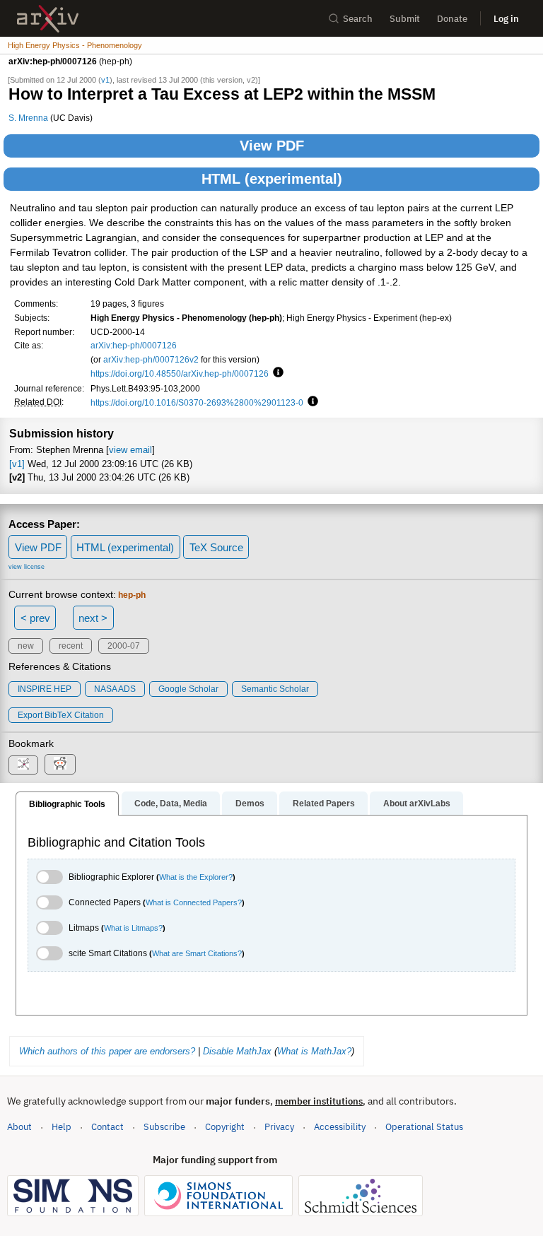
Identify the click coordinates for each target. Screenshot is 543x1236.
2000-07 (123, 646)
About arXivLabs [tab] (416, 803)
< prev (35, 618)
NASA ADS (115, 689)
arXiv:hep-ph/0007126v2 (151, 359)
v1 (105, 80)
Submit (405, 19)
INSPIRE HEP (44, 689)
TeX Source (216, 547)
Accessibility (340, 1127)
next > (92, 618)
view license (26, 566)
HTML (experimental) (272, 179)
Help (61, 1127)
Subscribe (164, 1127)
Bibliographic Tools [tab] (67, 804)
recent (71, 646)
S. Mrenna (28, 117)
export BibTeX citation (61, 715)
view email (130, 450)
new (26, 646)
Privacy (279, 1127)
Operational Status (424, 1126)
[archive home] (47, 19)
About (19, 1127)
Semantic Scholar (275, 689)
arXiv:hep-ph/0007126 (133, 345)
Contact (107, 1127)
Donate (452, 19)
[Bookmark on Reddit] (60, 764)
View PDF (272, 145)
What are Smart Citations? (197, 953)
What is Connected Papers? (194, 902)
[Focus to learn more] (276, 373)
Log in (506, 19)
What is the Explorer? (196, 877)
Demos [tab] (249, 803)
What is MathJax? (314, 1051)
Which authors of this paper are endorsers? (107, 1051)
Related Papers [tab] (324, 803)
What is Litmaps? (133, 928)
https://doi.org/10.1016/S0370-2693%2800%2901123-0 (196, 402)
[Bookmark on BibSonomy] (23, 765)
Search (358, 19)
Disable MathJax (237, 1051)
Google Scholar (188, 689)
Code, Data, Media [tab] (170, 803)
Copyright (225, 1127)
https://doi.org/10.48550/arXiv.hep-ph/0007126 (179, 373)
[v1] (17, 464)
